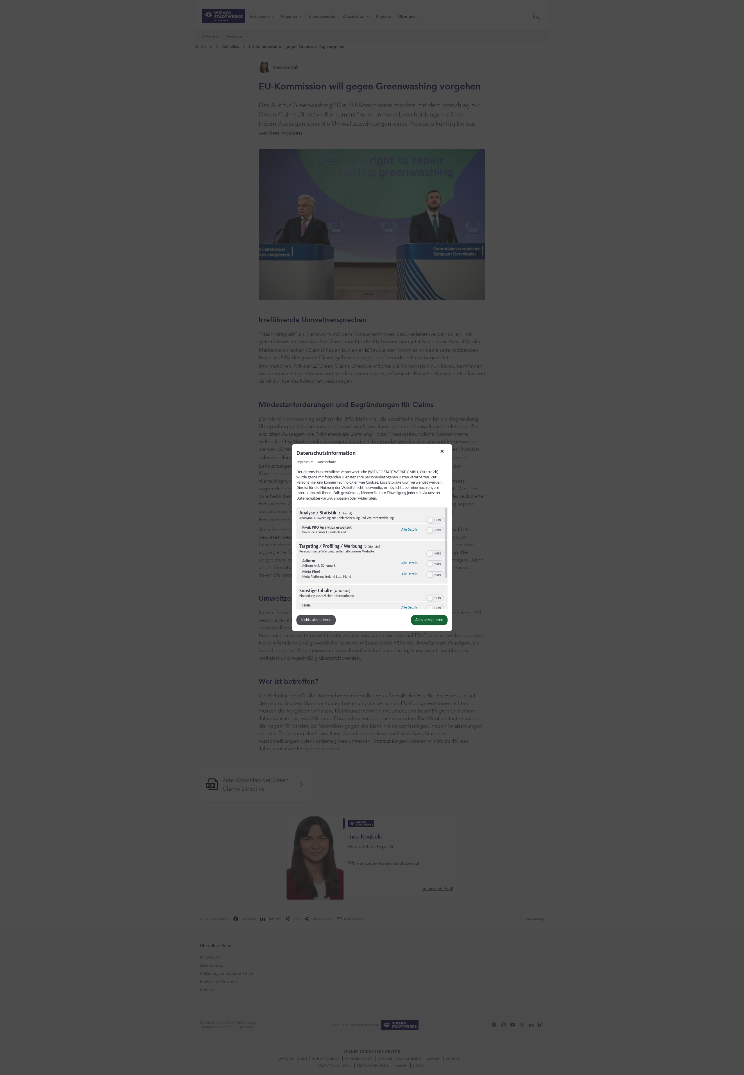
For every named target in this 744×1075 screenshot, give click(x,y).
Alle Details (409, 530)
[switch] (435, 519)
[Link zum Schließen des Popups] (444, 453)
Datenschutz (326, 462)
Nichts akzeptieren (316, 620)
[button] (429, 520)
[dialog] (372, 537)
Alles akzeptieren (429, 620)
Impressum (304, 462)
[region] (372, 558)
